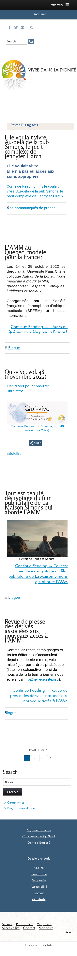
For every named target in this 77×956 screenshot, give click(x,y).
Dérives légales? (39, 842)
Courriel (23, 32)
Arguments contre (39, 830)
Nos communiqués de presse (31, 208)
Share (35, 443)
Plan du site (39, 874)
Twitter (17, 32)
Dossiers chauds (38, 858)
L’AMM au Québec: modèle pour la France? (25, 252)
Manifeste (38, 899)
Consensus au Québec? (38, 836)
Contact (39, 893)
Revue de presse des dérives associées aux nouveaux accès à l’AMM (26, 631)
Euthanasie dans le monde (31, 54)
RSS (31, 32)
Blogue (14, 348)
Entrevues (17, 51)
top (70, 932)
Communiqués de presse (23, 54)
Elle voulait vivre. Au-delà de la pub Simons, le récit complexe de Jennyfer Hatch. (27, 147)
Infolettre (10, 51)
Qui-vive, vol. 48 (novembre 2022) (25, 374)
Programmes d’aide (21, 808)
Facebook (10, 32)
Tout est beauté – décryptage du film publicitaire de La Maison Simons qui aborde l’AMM (29, 502)
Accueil (40, 14)
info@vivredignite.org (41, 679)
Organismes (15, 802)
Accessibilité (39, 886)
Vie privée (39, 880)
